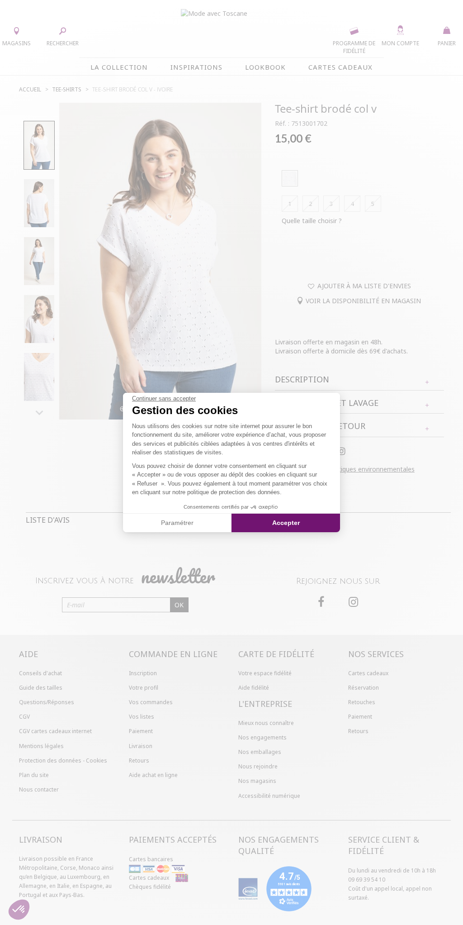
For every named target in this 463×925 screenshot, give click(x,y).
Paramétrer (177, 522)
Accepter (286, 522)
